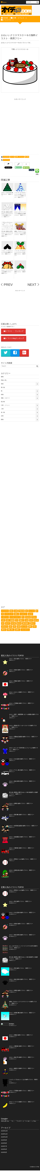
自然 (2, 416)
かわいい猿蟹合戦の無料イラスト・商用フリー (22, 870)
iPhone (34, 617)
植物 (2, 394)
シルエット (23, 614)
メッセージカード (15, 617)
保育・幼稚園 (10, 620)
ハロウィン (5, 617)
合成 (26, 620)
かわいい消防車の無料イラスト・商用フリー (21, 848)
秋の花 (13, 623)
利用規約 (11, 1024)
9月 (14, 626)
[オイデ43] (16, 11)
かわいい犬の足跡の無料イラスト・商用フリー (22, 759)
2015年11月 (4, 1134)
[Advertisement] (16, 113)
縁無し (16, 614)
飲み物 (3, 401)
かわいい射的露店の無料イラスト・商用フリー (22, 837)
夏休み (4, 629)
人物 (2, 408)
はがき (30, 614)
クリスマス (6, 156)
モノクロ (31, 611)
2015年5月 (4, 1152)
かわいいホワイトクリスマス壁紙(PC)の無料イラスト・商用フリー (20, 213)
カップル (24, 626)
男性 (30, 626)
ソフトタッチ (9, 614)
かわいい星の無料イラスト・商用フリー (20, 658)
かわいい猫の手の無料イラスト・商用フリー (21, 1057)
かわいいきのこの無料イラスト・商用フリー (21, 692)
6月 (11, 626)
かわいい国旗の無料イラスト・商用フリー (21, 681)
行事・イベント (20, 156)
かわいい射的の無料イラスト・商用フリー (21, 670)
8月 (3, 623)
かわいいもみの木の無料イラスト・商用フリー (7, 194)
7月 (17, 620)
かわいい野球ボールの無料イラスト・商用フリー (23, 859)
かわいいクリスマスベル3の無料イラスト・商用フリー (7, 272)
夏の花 (36, 620)
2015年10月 (4, 1137)
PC (23, 617)
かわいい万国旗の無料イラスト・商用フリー (21, 703)
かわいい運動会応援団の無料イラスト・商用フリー (23, 736)
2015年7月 (4, 1146)
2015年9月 (4, 1140)
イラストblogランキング (15, 338)
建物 (2, 376)
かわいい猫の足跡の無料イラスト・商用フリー (22, 979)
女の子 (7, 623)
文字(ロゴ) (5, 626)
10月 (3, 620)
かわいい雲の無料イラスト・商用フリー (20, 968)
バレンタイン (25, 629)
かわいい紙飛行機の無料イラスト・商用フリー (22, 1012)
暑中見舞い (26, 623)
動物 (2, 419)
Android (28, 617)
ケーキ (12, 156)
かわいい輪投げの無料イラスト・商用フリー (21, 1068)
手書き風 (21, 611)
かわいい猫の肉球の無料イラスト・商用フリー (22, 781)
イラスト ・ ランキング (14, 331)
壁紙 (2, 384)
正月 (31, 620)
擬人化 (19, 623)
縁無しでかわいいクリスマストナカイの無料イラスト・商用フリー (20, 233)
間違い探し (4, 380)
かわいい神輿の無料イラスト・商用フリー (21, 803)
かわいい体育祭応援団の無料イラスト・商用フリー (23, 825)
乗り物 (3, 387)
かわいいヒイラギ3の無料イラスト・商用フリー (20, 272)
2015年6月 (4, 1149)
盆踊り (17, 629)
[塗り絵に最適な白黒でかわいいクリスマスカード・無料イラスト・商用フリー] (7, 228)
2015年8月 (4, 1143)
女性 (34, 626)
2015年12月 (4, 1131)
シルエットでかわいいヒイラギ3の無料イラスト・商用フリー (7, 252)
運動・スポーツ (5, 398)
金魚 (18, 626)
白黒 (16, 611)
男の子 (33, 623)
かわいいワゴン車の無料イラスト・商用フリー (22, 770)
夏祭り (21, 620)
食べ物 (27, 156)
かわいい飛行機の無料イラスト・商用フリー (21, 814)
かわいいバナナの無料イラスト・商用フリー (21, 1102)
